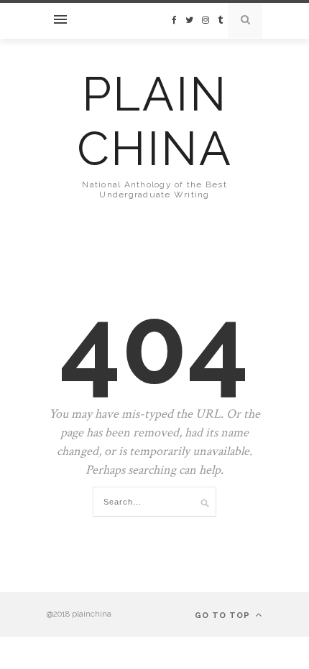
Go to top (224, 615)
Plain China (155, 121)
